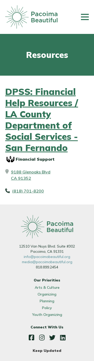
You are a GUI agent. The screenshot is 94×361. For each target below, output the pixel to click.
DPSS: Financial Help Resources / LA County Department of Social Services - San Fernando (41, 119)
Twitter (52, 337)
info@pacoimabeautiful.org (47, 256)
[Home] (31, 17)
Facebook (31, 337)
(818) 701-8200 (28, 191)
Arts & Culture (47, 287)
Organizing (47, 294)
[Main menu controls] (85, 17)
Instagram (42, 337)
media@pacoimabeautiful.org (47, 262)
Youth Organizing (47, 314)
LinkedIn (62, 337)
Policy (47, 308)
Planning (47, 301)
